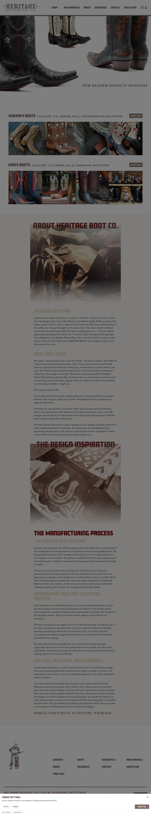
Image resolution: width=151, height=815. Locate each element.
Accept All (142, 806)
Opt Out (6, 806)
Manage (15, 806)
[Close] (147, 797)
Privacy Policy (6, 812)
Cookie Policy (17, 812)
